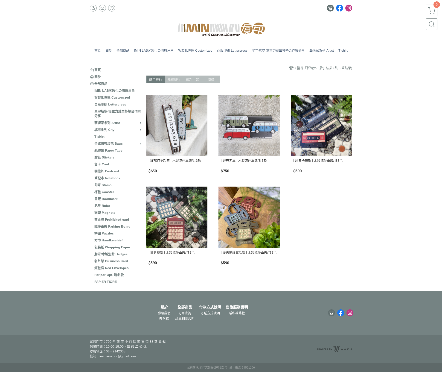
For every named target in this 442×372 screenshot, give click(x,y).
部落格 (164, 318)
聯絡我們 (164, 313)
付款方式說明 (210, 307)
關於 (164, 307)
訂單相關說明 (185, 318)
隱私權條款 (237, 313)
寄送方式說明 (210, 313)
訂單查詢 (184, 313)
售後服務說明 (237, 307)
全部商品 (184, 307)
